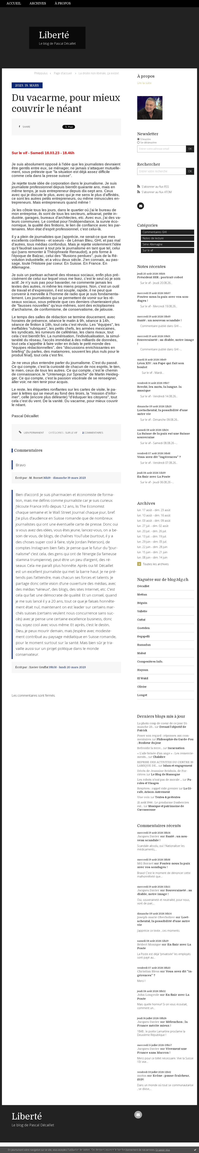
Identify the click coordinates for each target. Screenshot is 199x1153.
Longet (142, 695)
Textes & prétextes (167, 797)
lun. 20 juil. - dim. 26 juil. (152, 531)
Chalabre (159, 756)
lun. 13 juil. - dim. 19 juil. (152, 536)
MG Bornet (145, 863)
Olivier (142, 686)
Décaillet (143, 586)
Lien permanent (33, 432)
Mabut (141, 653)
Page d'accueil (63, 73)
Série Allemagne (152, 244)
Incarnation (176, 748)
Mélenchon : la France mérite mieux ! (162, 1024)
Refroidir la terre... (149, 748)
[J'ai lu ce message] (195, 1149)
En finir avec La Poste (153, 476)
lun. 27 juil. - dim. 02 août (152, 526)
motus (141, 1075)
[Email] (140, 205)
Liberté (54, 35)
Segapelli (143, 636)
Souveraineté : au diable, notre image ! (164, 892)
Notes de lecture (153, 238)
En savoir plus (163, 1149)
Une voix (143, 797)
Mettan (142, 594)
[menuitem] (16, 3)
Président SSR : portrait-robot (160, 277)
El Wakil (142, 678)
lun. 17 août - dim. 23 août (153, 510)
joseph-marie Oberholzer (156, 917)
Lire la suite (144, 83)
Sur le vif (71, 432)
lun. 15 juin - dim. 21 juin (152, 552)
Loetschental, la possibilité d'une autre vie (163, 921)
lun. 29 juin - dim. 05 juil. (152, 541)
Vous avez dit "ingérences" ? (159, 457)
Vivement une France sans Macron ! (162, 1050)
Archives (38, 3)
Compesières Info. (150, 661)
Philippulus (41, 73)
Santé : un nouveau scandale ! (159, 320)
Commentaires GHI (155, 232)
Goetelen (143, 628)
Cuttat (141, 619)
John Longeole (148, 995)
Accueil (14, 3)
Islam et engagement (177, 765)
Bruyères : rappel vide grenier (157, 788)
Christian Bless (148, 971)
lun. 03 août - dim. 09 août (153, 520)
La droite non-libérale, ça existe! (99, 73)
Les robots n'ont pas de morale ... (159, 779)
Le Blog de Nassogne (165, 774)
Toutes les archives (156, 564)
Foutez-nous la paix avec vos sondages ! (163, 865)
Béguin (142, 602)
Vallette (142, 611)
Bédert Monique (149, 944)
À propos (63, 3)
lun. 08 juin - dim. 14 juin (152, 557)
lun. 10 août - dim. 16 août (153, 515)
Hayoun (142, 669)
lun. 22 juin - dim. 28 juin (152, 547)
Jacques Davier (148, 836)
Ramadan (144, 644)
